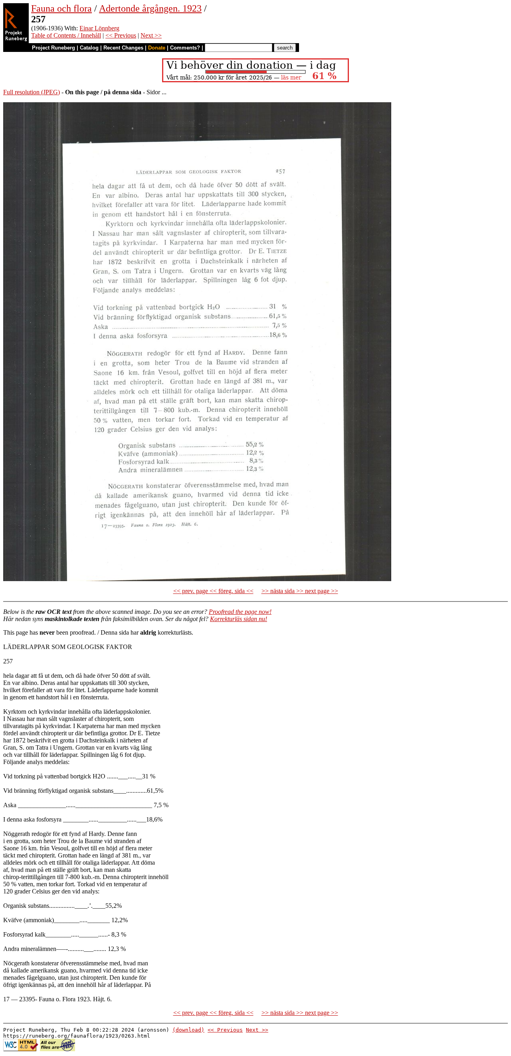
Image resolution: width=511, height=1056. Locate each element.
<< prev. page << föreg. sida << (213, 591)
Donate (156, 48)
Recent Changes (123, 48)
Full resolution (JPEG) (31, 92)
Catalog (89, 48)
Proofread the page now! (240, 611)
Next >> (151, 35)
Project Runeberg (53, 48)
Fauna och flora (61, 8)
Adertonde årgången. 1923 (150, 8)
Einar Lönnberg (99, 28)
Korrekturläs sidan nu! (238, 618)
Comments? (185, 48)
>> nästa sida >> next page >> (299, 591)
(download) (188, 1030)
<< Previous (120, 35)
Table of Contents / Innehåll (66, 35)
